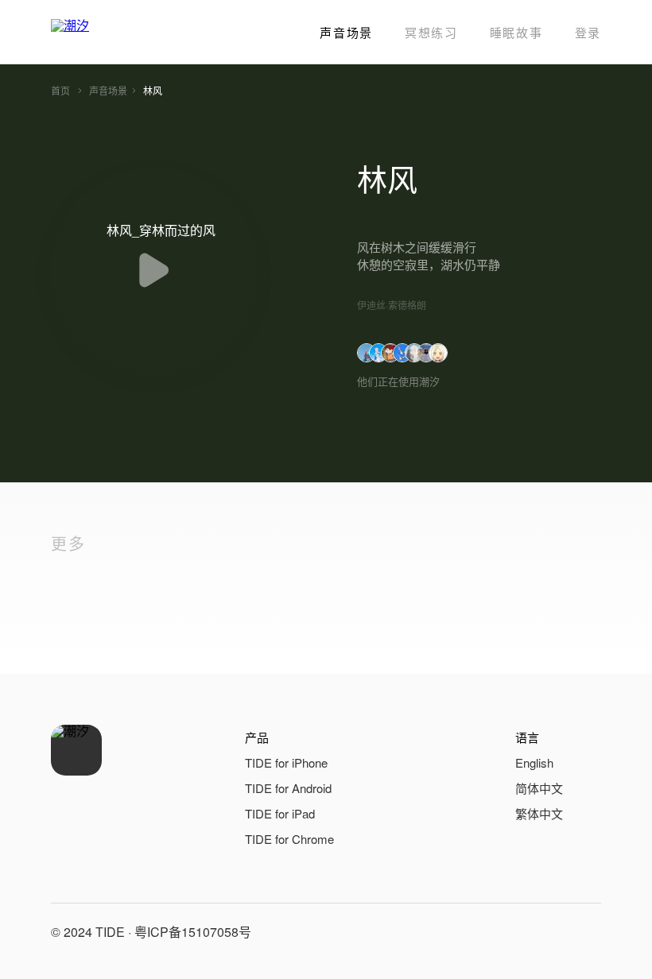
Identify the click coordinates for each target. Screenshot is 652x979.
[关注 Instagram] (585, 932)
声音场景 (346, 32)
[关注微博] (547, 932)
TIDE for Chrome (289, 838)
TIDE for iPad (280, 813)
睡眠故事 (516, 32)
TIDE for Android (288, 788)
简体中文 (539, 788)
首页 (60, 90)
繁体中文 (539, 813)
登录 (588, 32)
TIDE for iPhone (286, 762)
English (534, 762)
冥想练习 (431, 32)
